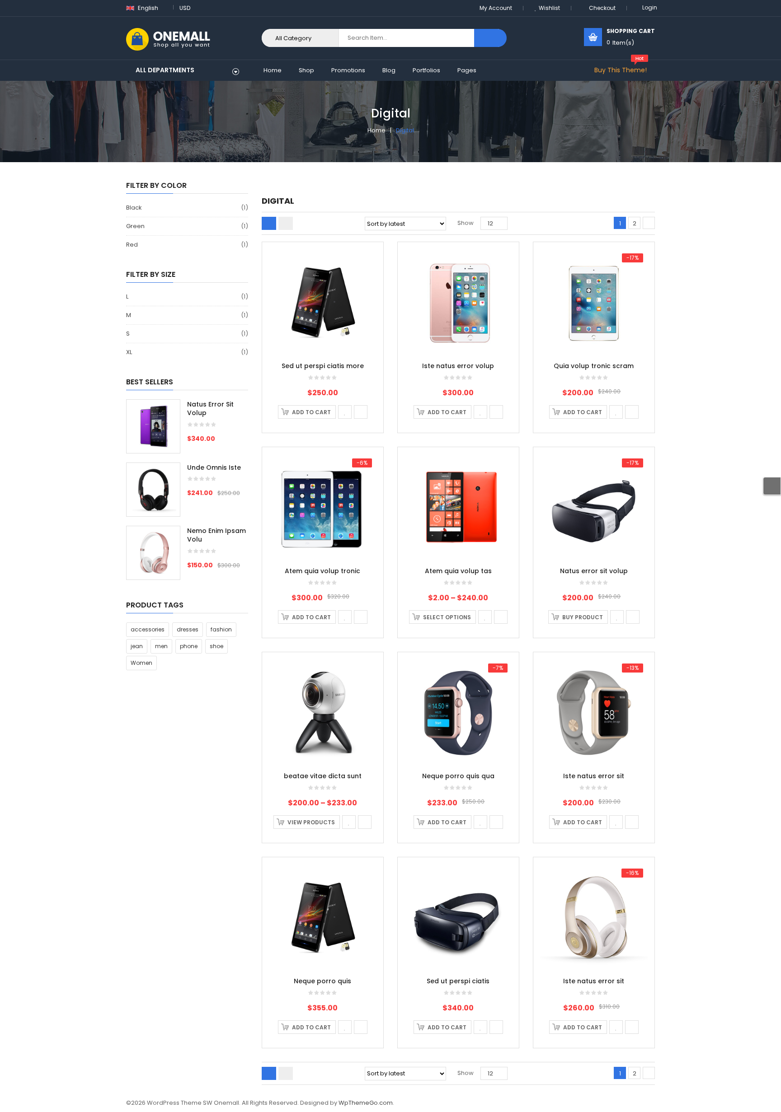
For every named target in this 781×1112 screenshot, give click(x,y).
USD (184, 8)
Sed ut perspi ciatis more (323, 365)
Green (135, 226)
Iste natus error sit (593, 775)
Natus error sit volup (594, 570)
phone (189, 646)
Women (141, 663)
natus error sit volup (210, 409)
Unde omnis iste (214, 467)
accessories (148, 629)
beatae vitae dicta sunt (323, 775)
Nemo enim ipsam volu (216, 535)
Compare (360, 412)
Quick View (323, 285)
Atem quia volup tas (458, 570)
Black (134, 207)
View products (311, 822)
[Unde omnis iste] (153, 489)
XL (129, 352)
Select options (447, 617)
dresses (187, 629)
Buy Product (582, 617)
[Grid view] (269, 223)
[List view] (285, 223)
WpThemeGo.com (366, 1102)
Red (132, 244)
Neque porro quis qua (458, 775)
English (147, 8)
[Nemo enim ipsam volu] (153, 552)
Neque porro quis (322, 981)
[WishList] (345, 412)
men (161, 646)
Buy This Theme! (620, 70)
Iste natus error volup (458, 365)
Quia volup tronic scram (594, 365)
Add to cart (311, 412)
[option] (187, 494)
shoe (216, 646)
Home (376, 130)
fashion (221, 629)
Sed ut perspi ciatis (458, 981)
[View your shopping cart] (593, 37)
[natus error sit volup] (153, 426)
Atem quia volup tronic (322, 570)
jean (137, 646)
